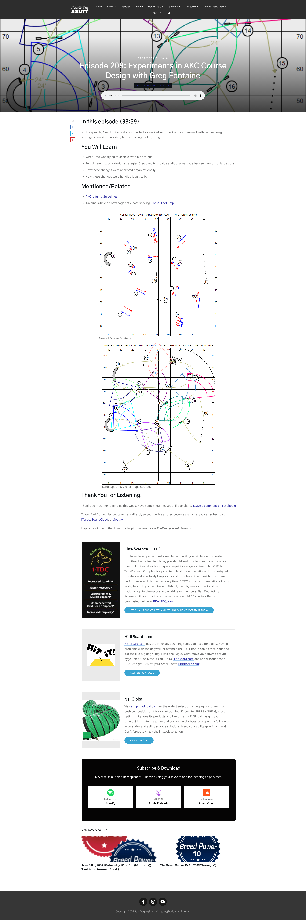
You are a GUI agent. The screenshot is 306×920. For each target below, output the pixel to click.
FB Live (139, 6)
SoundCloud (100, 519)
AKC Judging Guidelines (101, 196)
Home (99, 6)
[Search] (169, 13)
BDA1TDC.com (163, 601)
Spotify (118, 519)
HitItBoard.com (134, 644)
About (156, 12)
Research (191, 6)
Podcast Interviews (159, 86)
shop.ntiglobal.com (144, 706)
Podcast (125, 6)
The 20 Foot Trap (162, 203)
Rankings (173, 6)
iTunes (85, 519)
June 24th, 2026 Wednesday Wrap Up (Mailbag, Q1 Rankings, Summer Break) (119, 855)
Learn (110, 6)
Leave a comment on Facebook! (214, 505)
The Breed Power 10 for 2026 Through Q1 (198, 855)
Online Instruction (214, 6)
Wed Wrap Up (155, 6)
